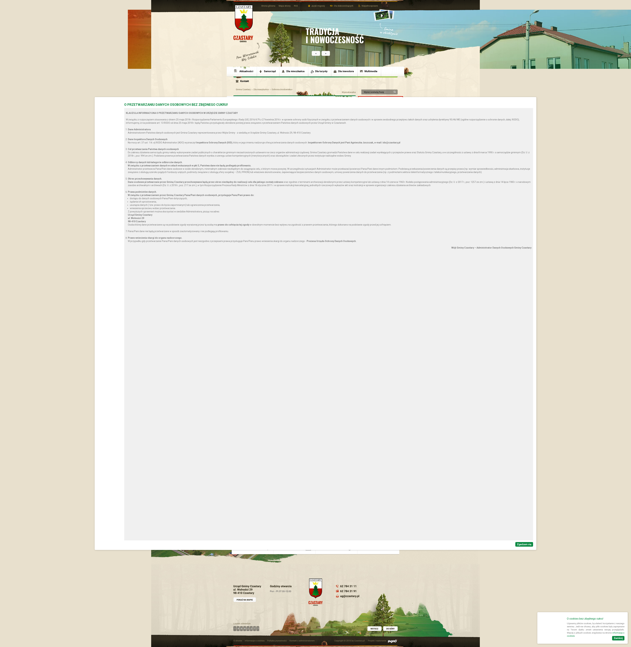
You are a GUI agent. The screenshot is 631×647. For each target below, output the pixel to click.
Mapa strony (285, 6)
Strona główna (268, 6)
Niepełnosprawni (370, 6)
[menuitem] (245, 71)
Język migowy (318, 6)
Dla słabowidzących (344, 6)
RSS (296, 6)
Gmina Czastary (243, 89)
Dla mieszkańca (261, 89)
